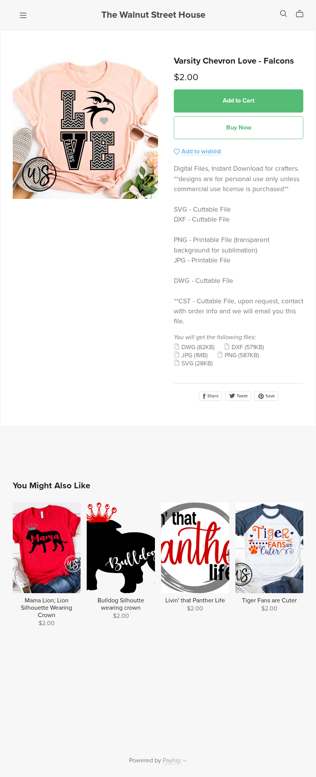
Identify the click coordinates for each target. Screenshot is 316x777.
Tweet (241, 396)
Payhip (172, 760)
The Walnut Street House (153, 14)
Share (212, 396)
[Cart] (303, 14)
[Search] (283, 13)
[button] (184, 761)
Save (269, 396)
